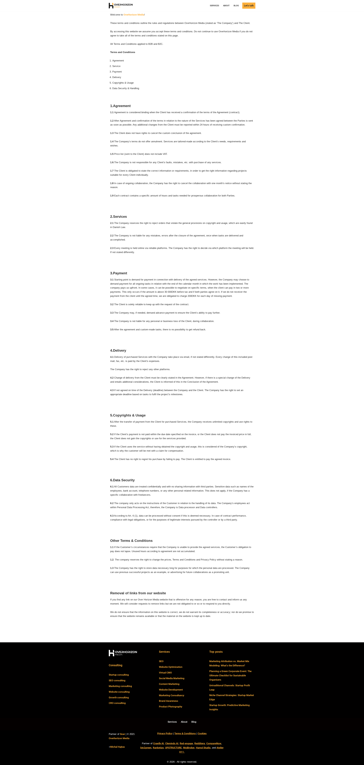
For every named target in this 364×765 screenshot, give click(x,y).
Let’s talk (249, 5)
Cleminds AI (171, 743)
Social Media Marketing (171, 678)
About (226, 5)
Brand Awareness (168, 700)
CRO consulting (117, 703)
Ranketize (158, 747)
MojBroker (189, 747)
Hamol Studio (203, 747)
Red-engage (186, 743)
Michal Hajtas (117, 746)
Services (214, 5)
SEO (161, 661)
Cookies (202, 733)
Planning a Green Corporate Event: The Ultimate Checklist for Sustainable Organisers (230, 675)
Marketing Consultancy (171, 695)
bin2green (145, 747)
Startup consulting (119, 674)
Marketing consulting (120, 686)
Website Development (171, 689)
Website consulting (119, 691)
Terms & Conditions (185, 733)
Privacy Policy (164, 733)
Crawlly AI (158, 743)
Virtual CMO (165, 672)
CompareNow (213, 743)
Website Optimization (170, 667)
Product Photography (170, 706)
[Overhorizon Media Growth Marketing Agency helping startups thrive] (121, 5)
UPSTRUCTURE (173, 747)
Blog (236, 5)
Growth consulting (119, 697)
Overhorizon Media (134, 14)
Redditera (199, 743)
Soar (122, 734)
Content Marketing (169, 684)
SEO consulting (117, 680)
